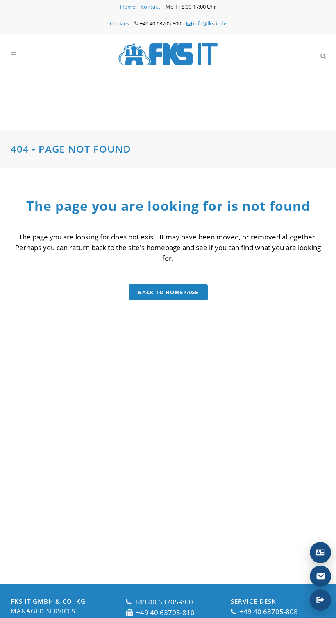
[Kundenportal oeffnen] (320, 600)
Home (127, 6)
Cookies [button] (119, 23)
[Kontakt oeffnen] (320, 552)
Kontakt (150, 6)
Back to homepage (168, 292)
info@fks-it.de (209, 23)
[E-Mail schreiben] (320, 576)
